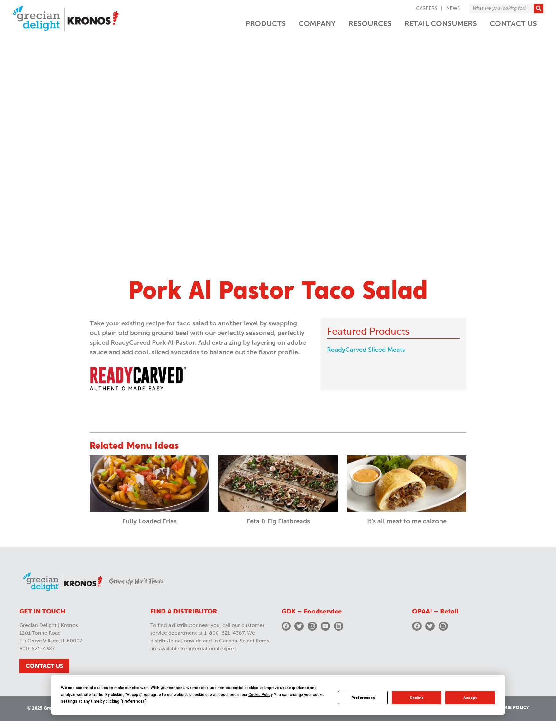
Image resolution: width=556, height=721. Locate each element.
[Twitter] (299, 626)
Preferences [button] (133, 701)
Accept (470, 698)
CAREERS (426, 8)
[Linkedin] (338, 626)
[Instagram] (312, 626)
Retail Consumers (440, 23)
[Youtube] (325, 626)
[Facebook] (286, 626)
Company (317, 23)
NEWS (453, 8)
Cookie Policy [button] (260, 694)
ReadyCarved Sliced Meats (366, 349)
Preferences (363, 698)
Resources (370, 23)
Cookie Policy (511, 707)
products (266, 23)
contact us (513, 23)
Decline (416, 698)
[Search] (538, 8)
